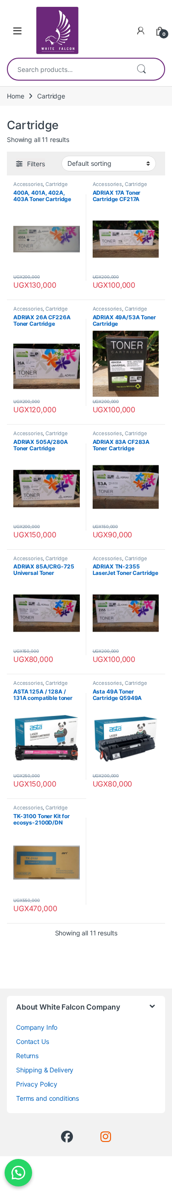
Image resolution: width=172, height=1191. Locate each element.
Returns (27, 1056)
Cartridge (56, 184)
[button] (18, 1172)
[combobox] (68, 69)
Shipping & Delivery (44, 1070)
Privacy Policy (36, 1084)
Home (15, 96)
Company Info (36, 1027)
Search (141, 69)
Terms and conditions (47, 1098)
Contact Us (32, 1041)
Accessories (28, 184)
